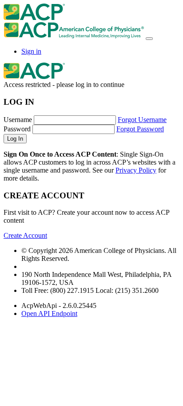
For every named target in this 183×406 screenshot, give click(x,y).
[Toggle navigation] (149, 38)
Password (17, 129)
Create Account (25, 235)
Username (18, 119)
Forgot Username (142, 119)
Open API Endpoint (49, 313)
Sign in (31, 51)
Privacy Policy (135, 170)
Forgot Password (140, 129)
